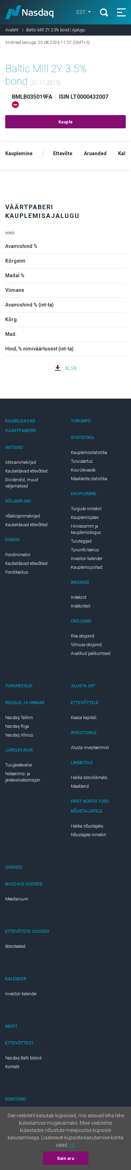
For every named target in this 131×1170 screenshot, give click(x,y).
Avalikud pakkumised (90, 653)
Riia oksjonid (82, 636)
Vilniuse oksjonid (86, 644)
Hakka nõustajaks (87, 826)
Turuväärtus (82, 461)
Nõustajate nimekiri (88, 834)
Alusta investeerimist (90, 747)
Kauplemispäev (85, 517)
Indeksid (78, 597)
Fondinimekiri (17, 554)
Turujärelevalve (18, 765)
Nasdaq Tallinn (19, 717)
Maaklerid (80, 786)
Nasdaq (29, 12)
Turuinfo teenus (85, 550)
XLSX (71, 368)
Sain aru (65, 1158)
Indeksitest (80, 606)
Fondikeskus (16, 572)
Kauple (65, 122)
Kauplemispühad (86, 567)
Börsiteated (15, 946)
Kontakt (12, 1066)
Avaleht (12, 30)
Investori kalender (86, 558)
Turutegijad (81, 541)
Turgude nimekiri (86, 508)
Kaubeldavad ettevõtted (26, 471)
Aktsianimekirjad (20, 462)
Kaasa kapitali (83, 717)
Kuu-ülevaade (83, 470)
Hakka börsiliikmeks (89, 777)
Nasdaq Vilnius (19, 735)
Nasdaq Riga (17, 726)
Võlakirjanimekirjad (22, 516)
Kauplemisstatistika (89, 452)
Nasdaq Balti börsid (23, 1058)
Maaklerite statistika (89, 478)
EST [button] (82, 12)
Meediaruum (16, 899)
